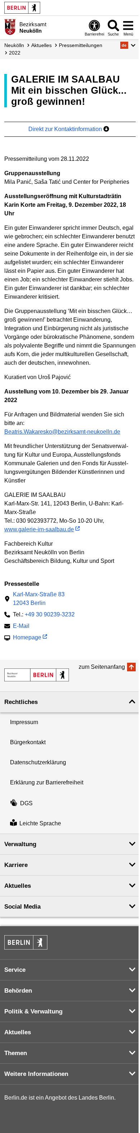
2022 (14, 53)
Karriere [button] (16, 865)
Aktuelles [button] (17, 885)
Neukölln (14, 45)
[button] (128, 45)
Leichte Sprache (40, 823)
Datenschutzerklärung (38, 762)
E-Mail (21, 626)
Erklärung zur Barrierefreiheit (46, 782)
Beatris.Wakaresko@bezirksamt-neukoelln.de (62, 432)
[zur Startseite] (36, 674)
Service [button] (14, 969)
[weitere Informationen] (9, 27)
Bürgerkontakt (28, 742)
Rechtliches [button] (21, 702)
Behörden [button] (18, 990)
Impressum (24, 722)
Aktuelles (41, 45)
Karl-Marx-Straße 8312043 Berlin (39, 598)
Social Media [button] (22, 906)
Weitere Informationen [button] (36, 1074)
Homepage (27, 638)
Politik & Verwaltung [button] (33, 1011)
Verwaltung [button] (20, 844)
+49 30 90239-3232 (50, 614)
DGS (26, 803)
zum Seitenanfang (102, 667)
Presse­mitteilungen (80, 45)
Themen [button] (15, 1053)
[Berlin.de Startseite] (22, 8)
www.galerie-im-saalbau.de (39, 529)
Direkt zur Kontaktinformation (65, 129)
